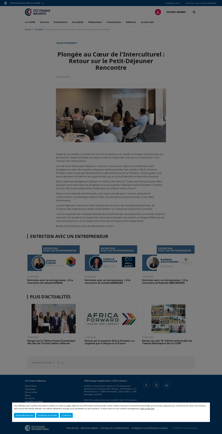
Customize (66, 415)
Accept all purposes (25, 415)
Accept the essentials (47, 415)
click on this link (147, 408)
